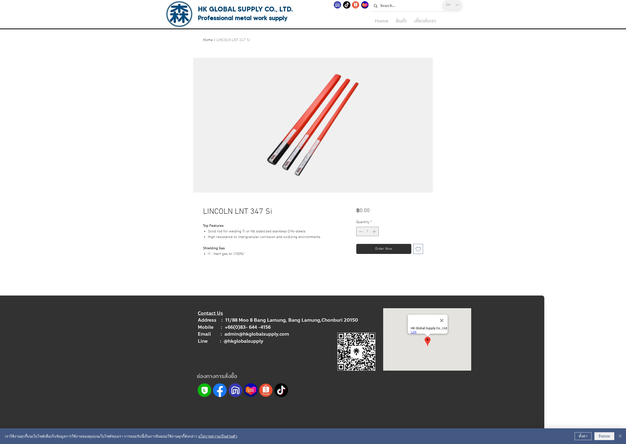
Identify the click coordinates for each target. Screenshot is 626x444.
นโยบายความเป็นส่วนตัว (217, 436)
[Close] (620, 436)
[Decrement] (360, 231)
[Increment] (374, 231)
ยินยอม (604, 435)
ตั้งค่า (583, 435)
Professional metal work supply (243, 18)
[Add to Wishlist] (418, 249)
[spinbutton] (367, 231)
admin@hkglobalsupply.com (256, 334)
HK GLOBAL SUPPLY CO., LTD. (245, 9)
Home (208, 40)
